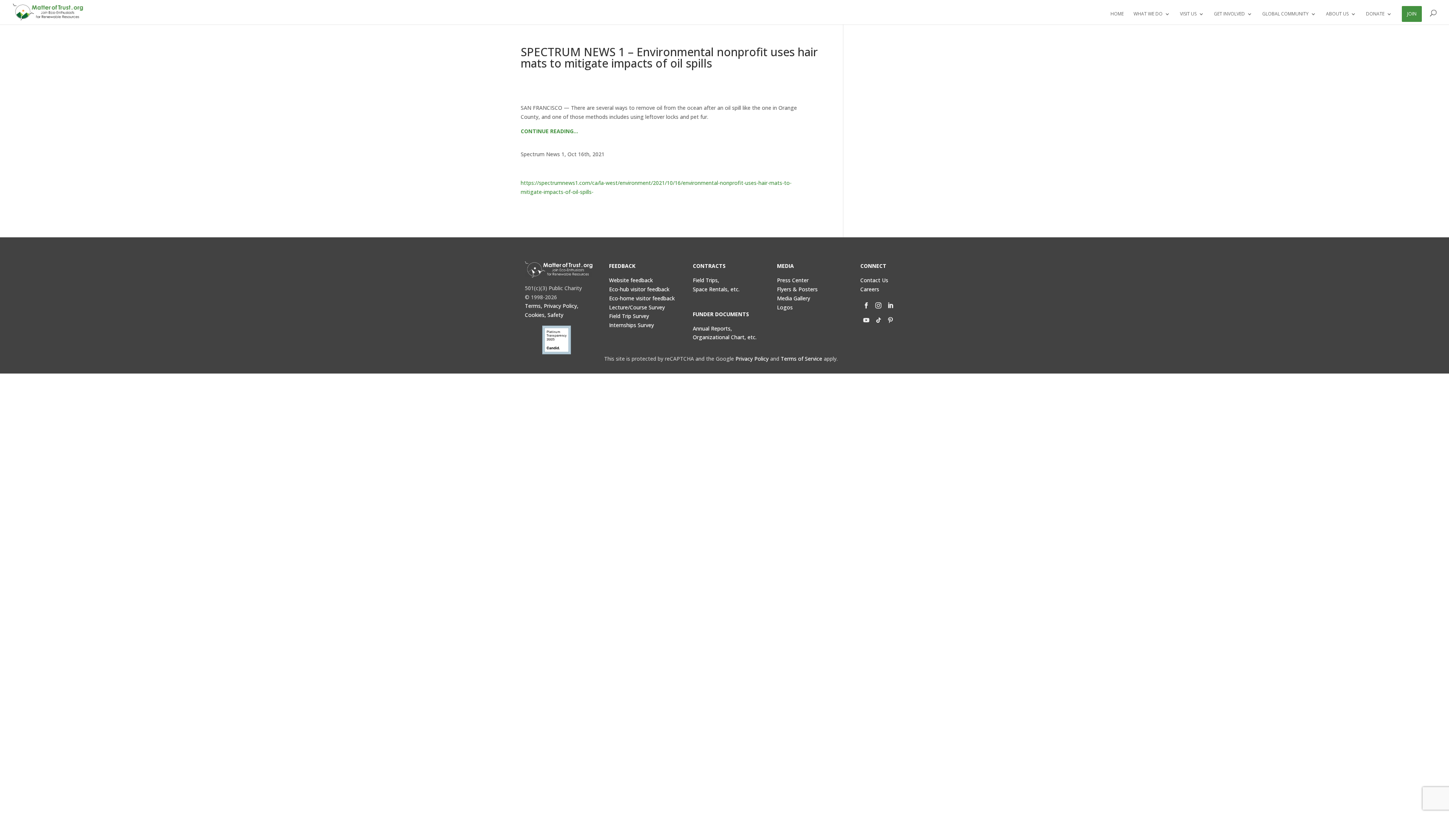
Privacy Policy (752, 358)
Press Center (793, 280)
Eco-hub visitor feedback (639, 289)
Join (1412, 14)
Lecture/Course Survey (637, 307)
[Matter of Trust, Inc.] (558, 269)
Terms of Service (801, 358)
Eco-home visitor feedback (642, 298)
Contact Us (874, 280)
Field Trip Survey (629, 316)
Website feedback (631, 280)
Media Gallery (793, 298)
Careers (869, 289)
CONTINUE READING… (549, 131)
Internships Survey (631, 325)
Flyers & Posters (797, 289)
